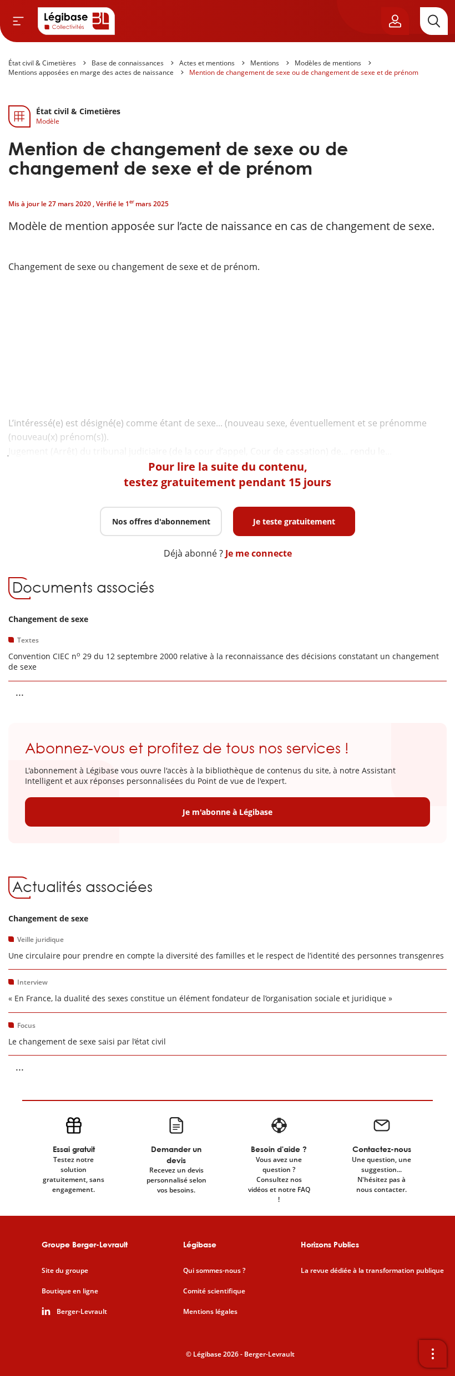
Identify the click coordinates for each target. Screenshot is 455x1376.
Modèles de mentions (328, 63)
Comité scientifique (214, 1291)
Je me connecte (258, 553)
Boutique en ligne (70, 1291)
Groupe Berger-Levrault (85, 1244)
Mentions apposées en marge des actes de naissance (91, 72)
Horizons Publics (330, 1244)
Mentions (264, 63)
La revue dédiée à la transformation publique (372, 1270)
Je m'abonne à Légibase (227, 812)
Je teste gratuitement (294, 521)
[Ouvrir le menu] (18, 21)
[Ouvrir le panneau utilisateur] (395, 21)
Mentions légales (210, 1311)
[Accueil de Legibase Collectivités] (76, 21)
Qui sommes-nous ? (214, 1270)
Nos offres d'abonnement (161, 521)
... (20, 692)
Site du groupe (65, 1270)
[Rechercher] (434, 21)
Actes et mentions (207, 63)
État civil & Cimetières (42, 63)
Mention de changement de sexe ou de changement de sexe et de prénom (303, 72)
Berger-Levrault (82, 1311)
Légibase (199, 1244)
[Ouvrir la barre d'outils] (433, 1354)
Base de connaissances (128, 63)
